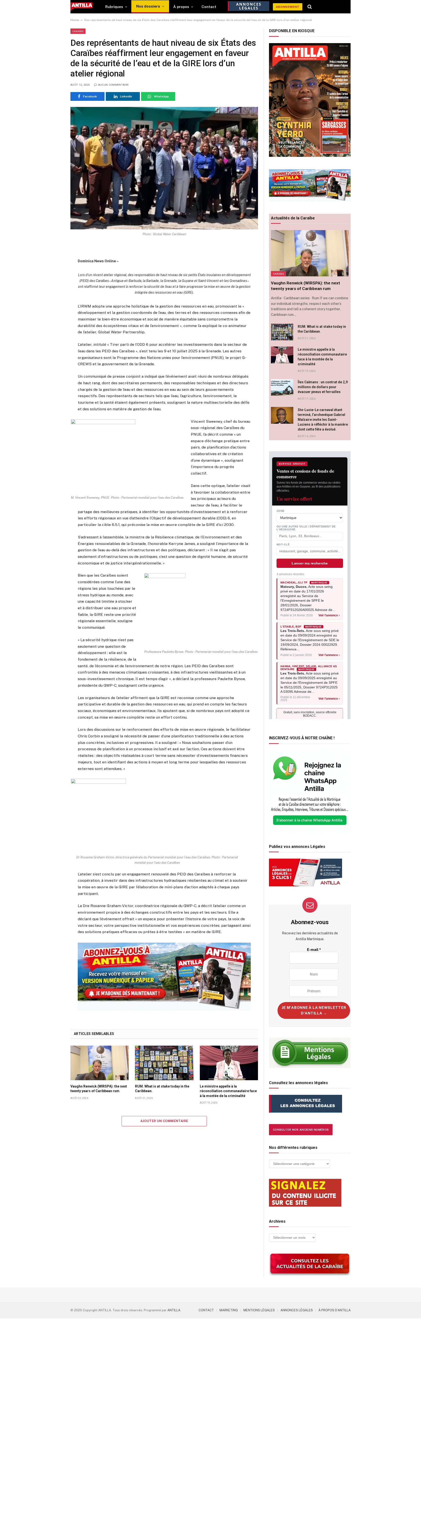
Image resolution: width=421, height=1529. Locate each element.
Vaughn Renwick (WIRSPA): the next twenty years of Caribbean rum (98, 1088)
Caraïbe (78, 31)
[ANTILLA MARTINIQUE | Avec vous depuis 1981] (81, 6)
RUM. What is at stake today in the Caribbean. (162, 1088)
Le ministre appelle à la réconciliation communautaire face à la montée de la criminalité (228, 1091)
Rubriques (114, 7)
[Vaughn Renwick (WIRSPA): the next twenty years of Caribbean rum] (99, 1063)
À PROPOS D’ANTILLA (334, 1310)
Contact (208, 7)
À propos (181, 7)
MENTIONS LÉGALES (259, 1310)
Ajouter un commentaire (164, 1121)
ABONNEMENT (287, 7)
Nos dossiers (148, 6)
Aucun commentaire (113, 84)
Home (74, 20)
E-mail (314, 949)
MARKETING (229, 1310)
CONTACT (206, 1310)
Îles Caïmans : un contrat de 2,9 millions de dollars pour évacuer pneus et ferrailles (323, 387)
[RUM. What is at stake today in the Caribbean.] (164, 1063)
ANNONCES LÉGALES (296, 1310)
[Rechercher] (310, 7)
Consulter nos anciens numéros (301, 1129)
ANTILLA (173, 1310)
